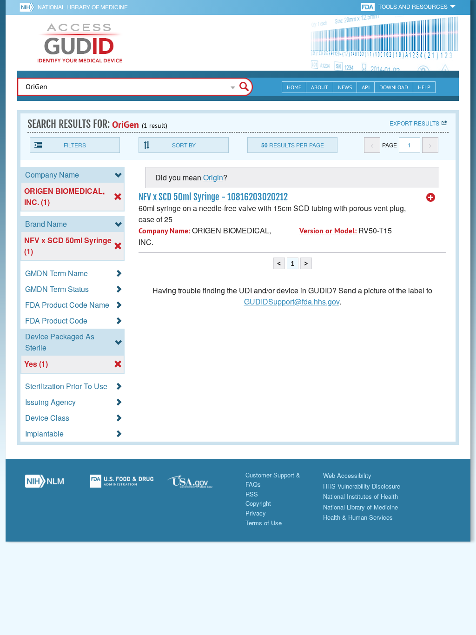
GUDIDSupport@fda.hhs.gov (291, 301)
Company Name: (164, 231)
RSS (251, 493)
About (319, 87)
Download (393, 87)
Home (294, 87)
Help (424, 87)
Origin (213, 177)
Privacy (255, 513)
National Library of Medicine (83, 7)
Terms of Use (263, 522)
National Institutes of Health (360, 496)
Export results (414, 123)
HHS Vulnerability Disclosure (361, 486)
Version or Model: (328, 231)
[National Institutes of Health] (29, 6)
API (366, 87)
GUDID (79, 43)
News (345, 87)
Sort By (184, 145)
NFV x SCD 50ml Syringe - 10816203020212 (213, 197)
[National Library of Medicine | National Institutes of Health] (44, 485)
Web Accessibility (347, 475)
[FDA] (368, 6)
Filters (75, 145)
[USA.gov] (199, 485)
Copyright (258, 503)
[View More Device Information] (431, 197)
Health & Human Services (358, 517)
